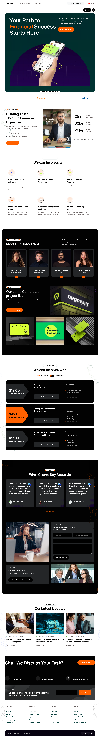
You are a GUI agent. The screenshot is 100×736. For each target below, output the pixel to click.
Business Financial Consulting (45, 180)
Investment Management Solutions (48, 208)
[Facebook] (82, 733)
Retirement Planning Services (75, 208)
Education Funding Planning (75, 180)
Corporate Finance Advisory (16, 180)
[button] (46, 511)
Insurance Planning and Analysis (18, 208)
